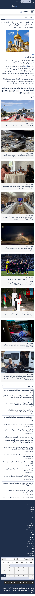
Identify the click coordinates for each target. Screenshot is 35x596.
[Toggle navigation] (31, 12)
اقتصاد (32, 511)
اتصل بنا (32, 537)
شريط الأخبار (29, 386)
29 (9, 575)
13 (18, 570)
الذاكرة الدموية (30, 527)
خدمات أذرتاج (30, 544)
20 (18, 573)
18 (27, 573)
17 (32, 573)
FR (21, 6)
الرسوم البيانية (30, 529)
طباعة (19, 28)
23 (4, 573)
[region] (18, 443)
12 (23, 570)
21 (13, 573)
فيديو (32, 532)
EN (25, 6)
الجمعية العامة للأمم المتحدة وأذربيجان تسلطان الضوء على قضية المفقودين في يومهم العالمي (18, 155)
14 (13, 570)
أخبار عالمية (30, 525)
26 (23, 575)
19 (23, 573)
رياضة (32, 523)
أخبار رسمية (28, 17)
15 (9, 570)
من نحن (32, 539)
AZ (30, 6)
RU (27, 6)
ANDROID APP (30, 553)
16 (4, 570)
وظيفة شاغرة (30, 546)
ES (19, 6)
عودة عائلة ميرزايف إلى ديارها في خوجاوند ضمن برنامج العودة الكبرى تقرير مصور (19, 403)
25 (27, 575)
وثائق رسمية (30, 507)
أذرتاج (24, 57)
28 (13, 575)
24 (32, 575)
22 (9, 573)
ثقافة (32, 518)
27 (18, 575)
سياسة (32, 509)
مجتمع (32, 515)
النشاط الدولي (30, 541)
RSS (33, 551)
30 (4, 575)
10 (32, 570)
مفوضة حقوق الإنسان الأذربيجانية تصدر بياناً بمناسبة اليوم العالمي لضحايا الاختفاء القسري (18, 448)
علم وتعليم (31, 521)
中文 (13, 6)
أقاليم (32, 513)
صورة (32, 534)
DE (23, 6)
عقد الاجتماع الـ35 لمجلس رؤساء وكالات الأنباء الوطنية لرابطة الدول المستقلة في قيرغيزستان (18, 218)
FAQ (33, 549)
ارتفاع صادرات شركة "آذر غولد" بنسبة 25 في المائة (18, 424)
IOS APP (31, 555)
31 (32, 578)
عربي (16, 6)
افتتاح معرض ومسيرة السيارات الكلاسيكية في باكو (19, 125)
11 (27, 570)
